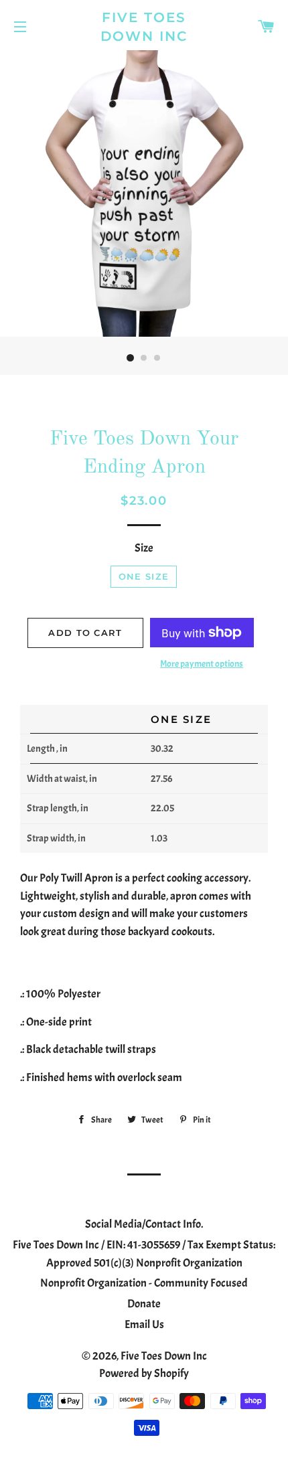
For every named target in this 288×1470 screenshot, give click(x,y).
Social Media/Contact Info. (144, 1224)
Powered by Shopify (144, 1373)
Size (144, 548)
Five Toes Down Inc (144, 26)
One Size (144, 576)
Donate (144, 1304)
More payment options (201, 663)
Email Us (144, 1324)
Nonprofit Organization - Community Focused (144, 1283)
